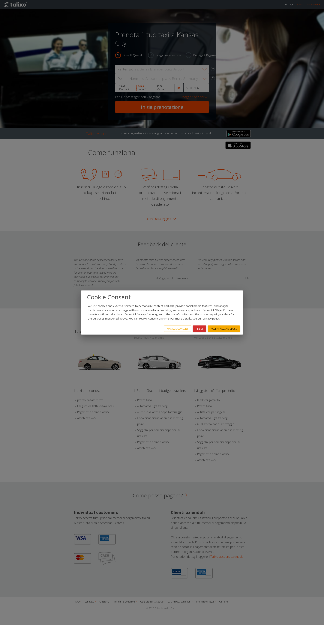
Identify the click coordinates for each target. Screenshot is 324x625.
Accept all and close (224, 328)
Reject (199, 328)
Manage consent (177, 328)
